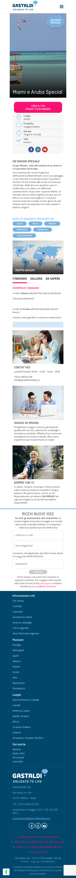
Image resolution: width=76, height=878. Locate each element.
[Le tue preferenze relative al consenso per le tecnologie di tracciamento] (6, 872)
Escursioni (18, 757)
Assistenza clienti (22, 617)
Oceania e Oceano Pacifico (28, 738)
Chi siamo (18, 600)
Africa (16, 721)
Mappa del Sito (39, 852)
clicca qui (44, 583)
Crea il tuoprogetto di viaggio (38, 107)
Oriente (17, 732)
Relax (35, 224)
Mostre (17, 749)
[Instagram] (38, 149)
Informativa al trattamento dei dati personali (39, 841)
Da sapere (53, 278)
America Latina (21, 710)
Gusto (16, 672)
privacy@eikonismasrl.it (44, 586)
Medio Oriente (21, 716)
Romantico (42, 230)
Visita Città (19, 753)
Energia (52, 224)
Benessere (22, 230)
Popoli (16, 666)
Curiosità (18, 611)
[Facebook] (31, 825)
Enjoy (19, 224)
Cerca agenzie (21, 628)
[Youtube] (45, 149)
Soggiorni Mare (24, 236)
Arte (15, 677)
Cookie (20, 846)
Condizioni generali (28, 836)
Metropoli (18, 650)
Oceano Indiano (22, 727)
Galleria (36, 278)
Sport (16, 655)
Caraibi (16, 705)
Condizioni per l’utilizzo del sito (44, 846)
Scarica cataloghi (22, 622)
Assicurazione (51, 836)
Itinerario (20, 278)
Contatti (17, 606)
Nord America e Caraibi (26, 699)
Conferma (38, 572)
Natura (17, 661)
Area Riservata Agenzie (26, 633)
